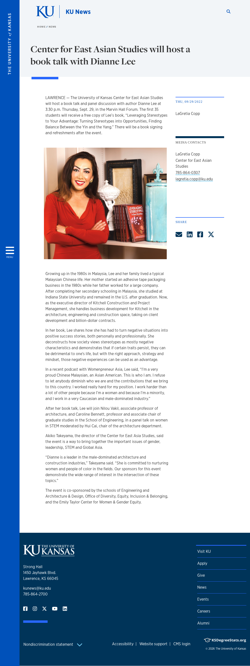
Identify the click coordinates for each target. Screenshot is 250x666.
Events (203, 599)
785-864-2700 (35, 594)
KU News (78, 11)
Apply (202, 563)
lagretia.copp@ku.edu (194, 179)
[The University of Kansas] (48, 554)
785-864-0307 (188, 172)
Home (41, 26)
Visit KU (204, 551)
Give (201, 575)
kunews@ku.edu (37, 588)
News (52, 26)
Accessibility (123, 643)
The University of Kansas (231, 649)
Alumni (203, 623)
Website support (153, 643)
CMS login (181, 643)
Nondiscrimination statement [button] (48, 644)
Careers (203, 611)
